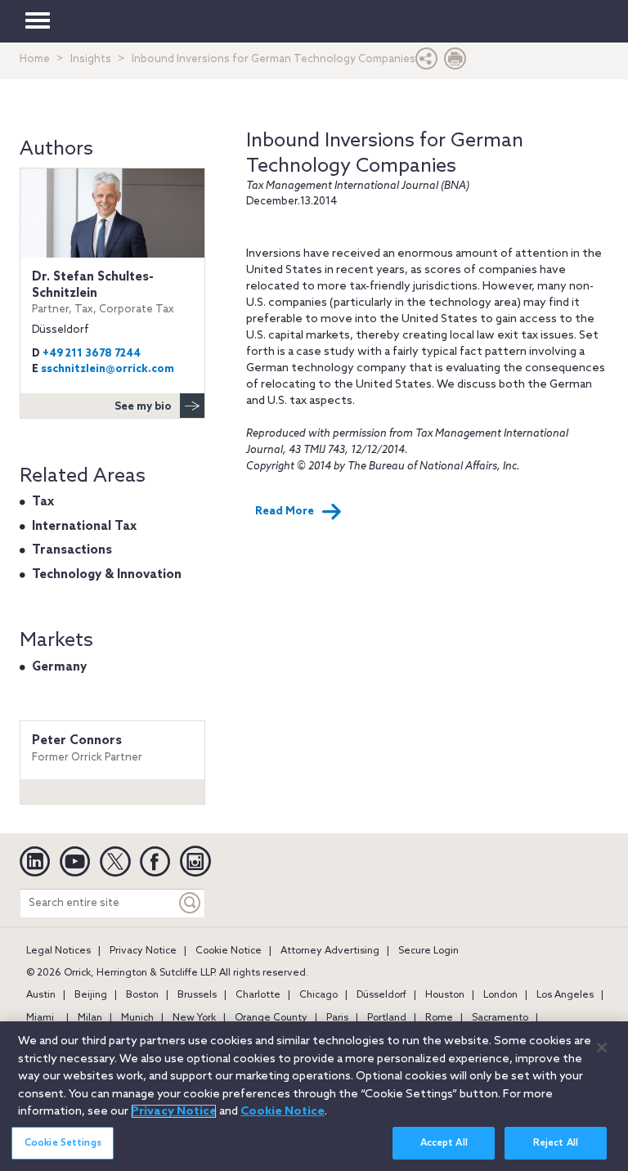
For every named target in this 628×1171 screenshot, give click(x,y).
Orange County (271, 1018)
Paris (337, 1018)
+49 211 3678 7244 (92, 354)
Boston (142, 995)
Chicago (318, 995)
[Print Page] (455, 62)
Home (35, 59)
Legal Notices (58, 951)
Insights (90, 59)
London (500, 995)
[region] (314, 1096)
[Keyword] (190, 903)
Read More (284, 511)
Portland (386, 1018)
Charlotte (258, 995)
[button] (426, 62)
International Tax (84, 526)
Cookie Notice (228, 951)
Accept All (444, 1143)
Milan (90, 1018)
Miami (40, 1018)
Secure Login (428, 951)
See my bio (143, 407)
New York (194, 1018)
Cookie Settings (63, 1143)
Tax (43, 502)
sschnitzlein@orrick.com (107, 369)
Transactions (72, 550)
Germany (59, 667)
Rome (439, 1018)
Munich (137, 1018)
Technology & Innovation (107, 575)
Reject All (555, 1143)
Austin (41, 995)
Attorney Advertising (329, 951)
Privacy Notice (143, 951)
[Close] (602, 1048)
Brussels (197, 995)
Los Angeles (565, 995)
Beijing (90, 995)
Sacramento (500, 1018)
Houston (444, 995)
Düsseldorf (381, 995)
